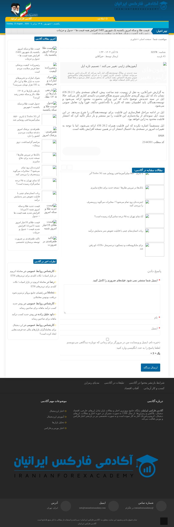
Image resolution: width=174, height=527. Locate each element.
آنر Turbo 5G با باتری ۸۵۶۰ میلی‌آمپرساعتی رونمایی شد (116, 173)
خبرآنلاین (99, 56)
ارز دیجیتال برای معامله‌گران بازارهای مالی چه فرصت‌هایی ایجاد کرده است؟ (33, 329)
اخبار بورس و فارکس (54, 428)
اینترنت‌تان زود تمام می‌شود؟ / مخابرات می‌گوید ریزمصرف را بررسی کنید (26, 171)
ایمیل (154, 328)
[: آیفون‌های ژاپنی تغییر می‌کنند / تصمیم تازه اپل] (64, 43)
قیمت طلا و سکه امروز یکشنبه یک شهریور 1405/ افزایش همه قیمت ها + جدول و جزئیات (103, 30)
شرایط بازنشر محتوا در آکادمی (146, 382)
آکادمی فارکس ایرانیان (87, 524)
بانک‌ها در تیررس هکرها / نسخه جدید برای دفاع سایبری (117, 187)
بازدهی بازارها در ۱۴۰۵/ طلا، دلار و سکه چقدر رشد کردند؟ (27, 94)
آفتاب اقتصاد (131, 388)
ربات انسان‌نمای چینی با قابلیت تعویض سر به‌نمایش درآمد (115, 230)
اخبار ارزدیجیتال (56, 411)
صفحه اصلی (145, 39)
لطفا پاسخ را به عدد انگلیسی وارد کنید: (138, 347)
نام (156, 317)
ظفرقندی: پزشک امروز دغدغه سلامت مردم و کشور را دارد (28, 132)
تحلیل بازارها (58, 422)
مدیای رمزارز (91, 382)
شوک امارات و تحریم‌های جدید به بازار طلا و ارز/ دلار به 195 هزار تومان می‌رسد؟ (26, 81)
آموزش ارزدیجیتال (55, 416)
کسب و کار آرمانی (154, 388)
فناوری (133, 39)
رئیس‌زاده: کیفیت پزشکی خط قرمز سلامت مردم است (120, 33)
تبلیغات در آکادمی (114, 382)
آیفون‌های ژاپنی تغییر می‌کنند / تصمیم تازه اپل (109, 66)
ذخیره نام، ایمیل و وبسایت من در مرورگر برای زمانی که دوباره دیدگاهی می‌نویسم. (113, 342)
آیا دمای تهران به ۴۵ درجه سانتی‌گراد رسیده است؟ (118, 216)
